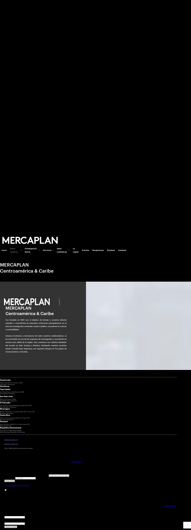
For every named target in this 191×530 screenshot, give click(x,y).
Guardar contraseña (15, 490)
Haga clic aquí (170, 506)
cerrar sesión (76, 462)
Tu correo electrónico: (13, 514)
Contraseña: (9, 478)
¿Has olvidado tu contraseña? (16, 485)
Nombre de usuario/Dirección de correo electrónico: (26, 475)
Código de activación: (13, 520)
